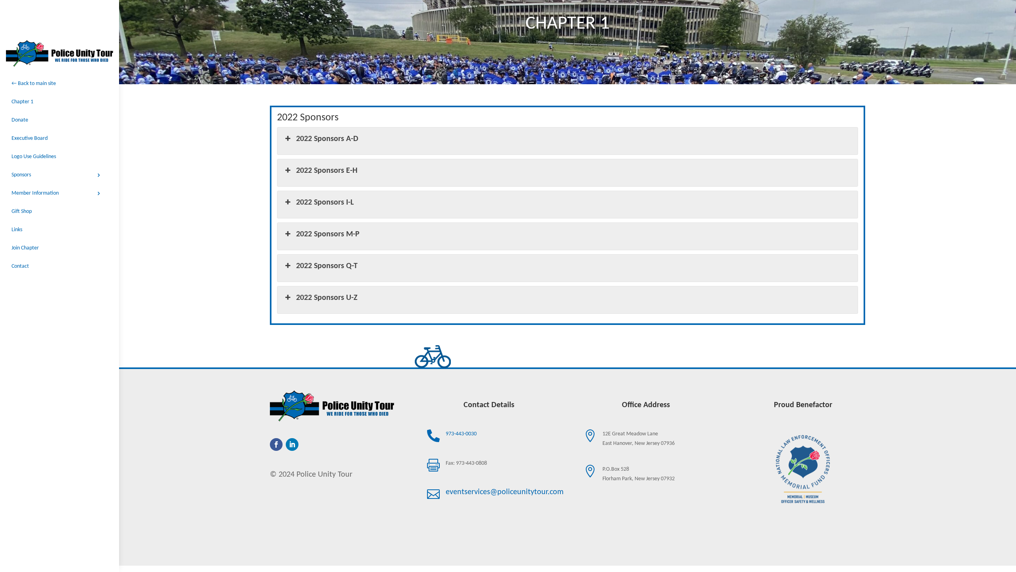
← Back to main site (34, 84)
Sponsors (21, 175)
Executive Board (30, 138)
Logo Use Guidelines (34, 157)
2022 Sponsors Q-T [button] (327, 266)
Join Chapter (25, 248)
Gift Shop (22, 211)
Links (17, 230)
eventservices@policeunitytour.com (505, 492)
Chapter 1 (22, 102)
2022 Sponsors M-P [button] (328, 234)
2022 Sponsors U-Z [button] (327, 298)
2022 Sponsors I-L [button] (325, 203)
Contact (20, 266)
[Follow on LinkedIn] (292, 444)
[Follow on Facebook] (276, 444)
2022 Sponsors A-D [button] (327, 139)
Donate (20, 120)
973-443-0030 (461, 434)
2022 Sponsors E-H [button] (327, 171)
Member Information (35, 193)
